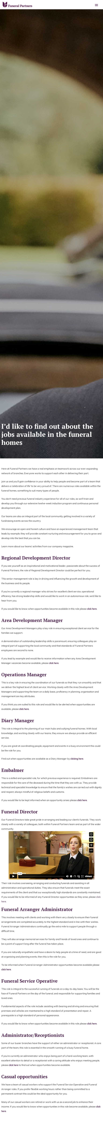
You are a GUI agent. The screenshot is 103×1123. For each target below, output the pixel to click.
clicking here (76, 758)
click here (92, 608)
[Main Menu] (96, 5)
